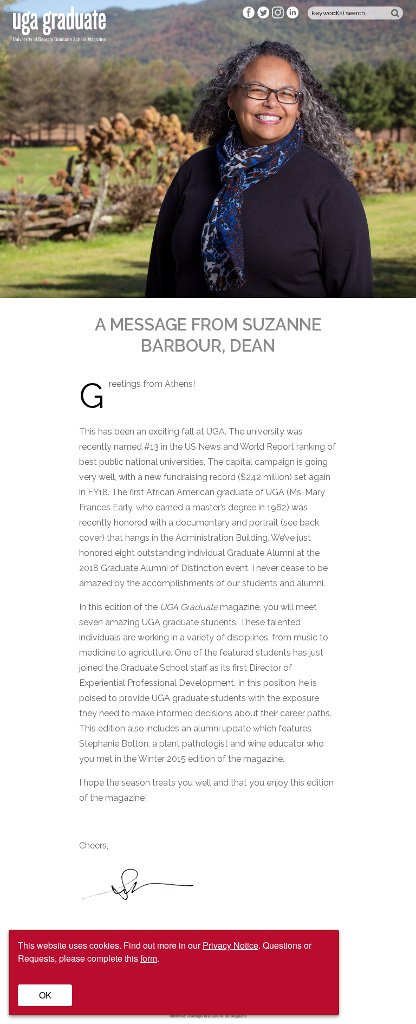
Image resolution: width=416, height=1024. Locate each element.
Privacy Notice (230, 945)
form (148, 958)
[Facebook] (250, 16)
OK (45, 995)
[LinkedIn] (293, 16)
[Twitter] (264, 16)
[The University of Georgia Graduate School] (59, 36)
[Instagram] (279, 16)
